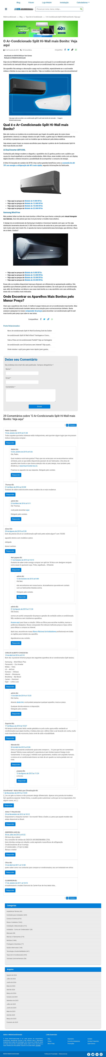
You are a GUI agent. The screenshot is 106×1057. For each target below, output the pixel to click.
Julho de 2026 (11, 979)
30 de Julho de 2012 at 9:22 (15, 835)
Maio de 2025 (11, 1011)
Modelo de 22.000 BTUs (34, 208)
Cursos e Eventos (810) (14, 918)
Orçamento (70, 1039)
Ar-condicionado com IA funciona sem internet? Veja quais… (29, 345)
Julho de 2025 (11, 1004)
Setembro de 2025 (12, 1000)
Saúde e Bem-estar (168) (14, 947)
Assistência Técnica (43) (14, 911)
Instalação (64, 2)
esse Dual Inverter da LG (28, 466)
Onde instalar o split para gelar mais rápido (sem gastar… (28, 349)
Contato (89, 1039)
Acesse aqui (15, 622)
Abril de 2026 (11, 989)
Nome (8, 369)
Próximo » (72, 425)
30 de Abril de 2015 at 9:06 (20, 747)
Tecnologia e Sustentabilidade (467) (18, 951)
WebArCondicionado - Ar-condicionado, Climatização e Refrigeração (23, 9)
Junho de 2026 (11, 982)
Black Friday (51, 1043)
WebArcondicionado (9, 17)
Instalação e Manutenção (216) (17, 926)
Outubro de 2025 (12, 997)
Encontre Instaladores (73, 1041)
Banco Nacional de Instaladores (44, 632)
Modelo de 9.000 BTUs (33, 201)
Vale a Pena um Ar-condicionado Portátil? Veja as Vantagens (29, 340)
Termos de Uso (63, 1054)
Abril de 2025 (11, 1015)
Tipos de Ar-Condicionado (34, 17)
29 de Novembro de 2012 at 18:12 (17, 814)
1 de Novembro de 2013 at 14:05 (15, 793)
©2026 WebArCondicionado (11, 1054)
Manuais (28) (11, 933)
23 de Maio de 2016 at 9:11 (21, 503)
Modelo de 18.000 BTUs (34, 206)
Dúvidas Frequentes (93, 1041)
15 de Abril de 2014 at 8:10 (15, 655)
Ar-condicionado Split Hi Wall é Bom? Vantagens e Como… (28, 335)
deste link (20, 702)
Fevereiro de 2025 (12, 1022)
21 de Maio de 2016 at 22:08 (15, 487)
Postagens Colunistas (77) (15, 944)
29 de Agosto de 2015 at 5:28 (15, 531)
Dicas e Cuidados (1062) (14, 922)
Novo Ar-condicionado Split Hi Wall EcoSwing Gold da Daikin (29, 331)
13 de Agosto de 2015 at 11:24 (28, 773)
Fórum (31, 2)
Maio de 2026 (11, 986)
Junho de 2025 (11, 1008)
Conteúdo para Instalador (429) (17, 915)
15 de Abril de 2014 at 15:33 (21, 696)
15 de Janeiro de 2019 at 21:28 (16, 433)
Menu (9, 9)
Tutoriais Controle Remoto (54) (16, 958)
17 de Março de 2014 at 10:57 (16, 726)
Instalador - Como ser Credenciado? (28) (20, 929)
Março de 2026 (11, 993)
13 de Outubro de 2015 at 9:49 (28, 579)
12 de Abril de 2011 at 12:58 (15, 865)
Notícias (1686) (12, 940)
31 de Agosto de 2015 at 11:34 (22, 609)
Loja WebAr (47, 2)
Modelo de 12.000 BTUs (34, 203)
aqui (27, 510)
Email (8, 378)
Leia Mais (38, 1045)
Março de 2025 (11, 1018)
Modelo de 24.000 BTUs (34, 280)
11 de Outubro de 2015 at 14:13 (22, 560)
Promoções (70, 1043)
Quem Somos (91, 1043)
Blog (18, 2)
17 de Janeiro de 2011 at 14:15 (16, 883)
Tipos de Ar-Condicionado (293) (17, 955)
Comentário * (10, 387)
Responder (10, 443)
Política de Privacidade (51, 1054)
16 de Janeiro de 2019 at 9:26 (22, 452)
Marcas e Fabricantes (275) (15, 937)
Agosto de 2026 (12, 975)
